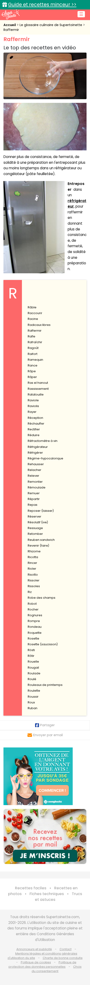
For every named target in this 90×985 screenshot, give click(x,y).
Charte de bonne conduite (63, 958)
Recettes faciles (30, 888)
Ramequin (35, 360)
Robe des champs (41, 598)
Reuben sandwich (41, 540)
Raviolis (33, 406)
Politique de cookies (36, 962)
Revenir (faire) (38, 546)
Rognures (35, 615)
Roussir (33, 697)
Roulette (34, 691)
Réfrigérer (35, 453)
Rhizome (34, 551)
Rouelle (33, 662)
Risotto (33, 575)
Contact (66, 949)
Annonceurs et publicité (34, 949)
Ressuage (35, 528)
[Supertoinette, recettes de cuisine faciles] (10, 14)
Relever (33, 476)
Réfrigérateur (38, 447)
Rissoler (33, 580)
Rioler (32, 569)
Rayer (32, 412)
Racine (33, 319)
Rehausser (36, 464)
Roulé (32, 679)
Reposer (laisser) (41, 511)
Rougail (33, 668)
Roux (31, 702)
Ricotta (33, 557)
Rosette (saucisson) (43, 644)
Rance (32, 365)
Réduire (33, 435)
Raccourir (35, 313)
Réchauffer (36, 424)
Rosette (33, 638)
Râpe (32, 371)
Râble (32, 307)
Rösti (31, 650)
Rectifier (34, 429)
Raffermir (11, 29)
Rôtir (31, 656)
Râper (32, 377)
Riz (30, 592)
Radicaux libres (39, 325)
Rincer (32, 563)
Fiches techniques (47, 893)
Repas (32, 505)
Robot (32, 604)
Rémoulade (36, 487)
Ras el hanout (38, 383)
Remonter (35, 482)
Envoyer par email (48, 735)
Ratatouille (36, 394)
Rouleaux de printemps (45, 685)
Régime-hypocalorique (45, 458)
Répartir (34, 499)
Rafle (31, 336)
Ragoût (33, 348)
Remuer (34, 493)
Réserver (34, 516)
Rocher (33, 609)
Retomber (35, 534)
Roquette (35, 633)
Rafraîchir (35, 342)
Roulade (34, 673)
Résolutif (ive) (38, 522)
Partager (47, 725)
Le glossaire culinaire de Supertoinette (51, 25)
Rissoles (34, 586)
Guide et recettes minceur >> (42, 4)
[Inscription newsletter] (45, 836)
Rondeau (35, 627)
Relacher (34, 470)
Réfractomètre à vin (42, 441)
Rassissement (38, 389)
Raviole (33, 400)
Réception (35, 418)
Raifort (32, 354)
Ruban (32, 708)
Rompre (34, 621)
